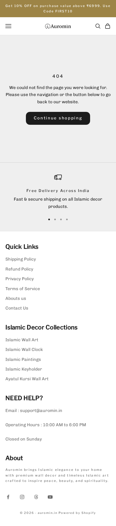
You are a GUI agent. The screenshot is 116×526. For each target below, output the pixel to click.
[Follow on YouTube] (50, 497)
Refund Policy (19, 269)
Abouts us (15, 298)
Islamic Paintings (23, 359)
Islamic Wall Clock (24, 349)
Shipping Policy (20, 259)
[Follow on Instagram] (22, 497)
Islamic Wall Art (21, 339)
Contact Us (16, 308)
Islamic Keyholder (23, 369)
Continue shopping (58, 118)
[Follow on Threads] (36, 497)
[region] (58, 191)
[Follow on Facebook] (8, 497)
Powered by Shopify (77, 513)
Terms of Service (22, 288)
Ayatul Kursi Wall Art (27, 378)
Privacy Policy (19, 278)
